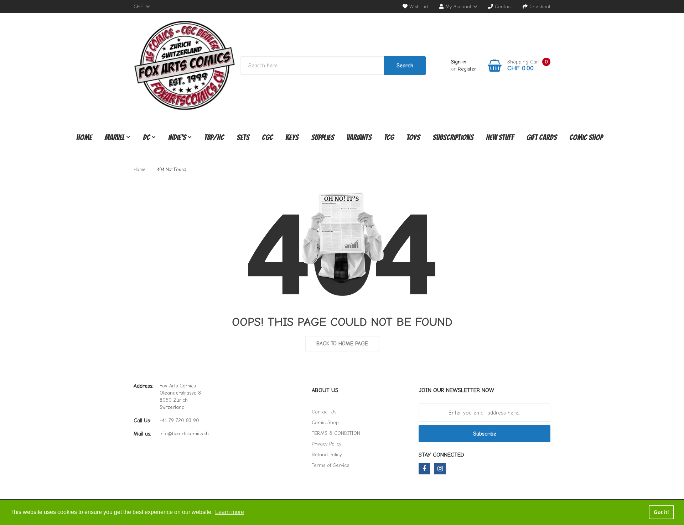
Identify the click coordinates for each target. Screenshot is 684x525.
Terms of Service (330, 465)
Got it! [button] (661, 512)
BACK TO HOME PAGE (342, 343)
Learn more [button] (229, 512)
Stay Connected (441, 455)
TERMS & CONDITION (336, 433)
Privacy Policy (326, 444)
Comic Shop (325, 423)
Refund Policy (327, 455)
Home (139, 169)
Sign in (458, 62)
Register (467, 69)
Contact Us (324, 412)
